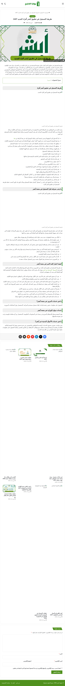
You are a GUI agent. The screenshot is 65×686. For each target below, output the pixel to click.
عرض (49, 80)
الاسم (60, 654)
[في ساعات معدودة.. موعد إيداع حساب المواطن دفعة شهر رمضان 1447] (55, 412)
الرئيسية (47, 12)
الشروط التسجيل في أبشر (50, 270)
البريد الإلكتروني (58, 661)
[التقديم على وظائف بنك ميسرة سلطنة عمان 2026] (9, 412)
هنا (14, 138)
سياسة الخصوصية (6, 683)
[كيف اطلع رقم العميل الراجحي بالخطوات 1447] (55, 548)
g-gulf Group (38, 22)
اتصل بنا (13, 683)
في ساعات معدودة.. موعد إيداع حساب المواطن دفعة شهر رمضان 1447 (55, 478)
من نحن (18, 683)
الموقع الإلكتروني (27, 661)
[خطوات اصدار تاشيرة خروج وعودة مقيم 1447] (24, 352)
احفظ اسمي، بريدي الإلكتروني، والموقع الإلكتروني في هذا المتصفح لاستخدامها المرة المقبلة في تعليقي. (37, 668)
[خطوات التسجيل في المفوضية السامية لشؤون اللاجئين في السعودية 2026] (40, 548)
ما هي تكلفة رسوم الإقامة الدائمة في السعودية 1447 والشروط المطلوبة (24, 488)
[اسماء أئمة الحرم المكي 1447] (40, 352)
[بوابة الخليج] (32, 3)
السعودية (41, 12)
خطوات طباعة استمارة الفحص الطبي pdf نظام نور (10, 495)
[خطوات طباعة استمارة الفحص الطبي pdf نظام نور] (9, 488)
